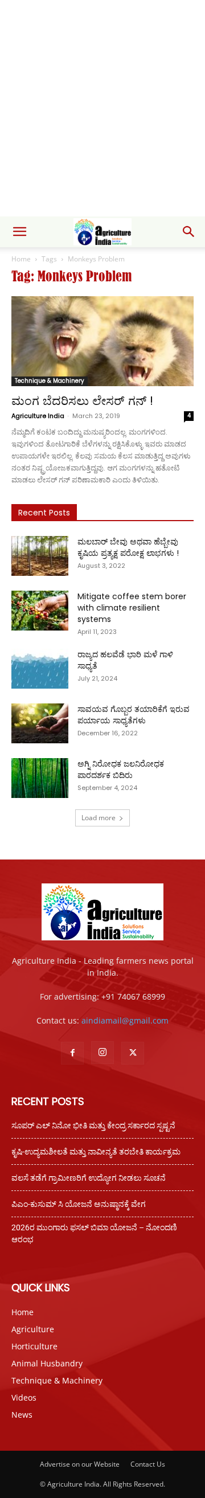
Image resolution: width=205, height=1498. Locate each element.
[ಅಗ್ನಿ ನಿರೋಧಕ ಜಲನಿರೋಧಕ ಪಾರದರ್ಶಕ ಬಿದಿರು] (39, 778)
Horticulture (34, 1346)
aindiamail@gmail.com (125, 1020)
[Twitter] (132, 1053)
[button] (19, 231)
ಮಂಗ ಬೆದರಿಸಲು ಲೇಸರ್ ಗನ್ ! (82, 400)
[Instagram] (102, 1052)
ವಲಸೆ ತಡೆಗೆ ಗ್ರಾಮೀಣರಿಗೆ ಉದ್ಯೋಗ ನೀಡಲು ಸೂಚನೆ (88, 1177)
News (21, 1414)
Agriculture (32, 1329)
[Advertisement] (102, 108)
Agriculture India (37, 415)
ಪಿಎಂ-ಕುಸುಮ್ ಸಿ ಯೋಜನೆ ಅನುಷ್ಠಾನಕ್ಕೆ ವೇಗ (78, 1204)
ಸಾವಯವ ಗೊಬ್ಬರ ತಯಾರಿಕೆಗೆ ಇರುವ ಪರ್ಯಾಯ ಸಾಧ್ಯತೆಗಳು (133, 714)
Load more (98, 817)
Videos (23, 1397)
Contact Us (147, 1464)
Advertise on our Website (80, 1464)
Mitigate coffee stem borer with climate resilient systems (131, 608)
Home (21, 259)
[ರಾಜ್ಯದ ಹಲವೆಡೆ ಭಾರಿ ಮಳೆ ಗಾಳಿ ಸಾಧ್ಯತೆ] (39, 669)
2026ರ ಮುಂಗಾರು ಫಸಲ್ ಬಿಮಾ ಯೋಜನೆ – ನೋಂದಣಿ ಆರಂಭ (94, 1233)
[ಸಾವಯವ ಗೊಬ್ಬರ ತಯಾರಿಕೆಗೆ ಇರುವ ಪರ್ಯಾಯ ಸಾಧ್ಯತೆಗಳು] (39, 723)
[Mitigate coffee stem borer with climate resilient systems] (39, 611)
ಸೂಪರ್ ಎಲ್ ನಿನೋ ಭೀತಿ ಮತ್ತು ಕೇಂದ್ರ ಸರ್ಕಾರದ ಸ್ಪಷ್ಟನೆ (93, 1125)
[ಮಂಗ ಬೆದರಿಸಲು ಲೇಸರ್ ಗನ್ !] (102, 341)
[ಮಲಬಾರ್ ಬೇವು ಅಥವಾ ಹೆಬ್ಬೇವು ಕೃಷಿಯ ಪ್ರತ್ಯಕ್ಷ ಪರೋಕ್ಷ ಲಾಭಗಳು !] (39, 556)
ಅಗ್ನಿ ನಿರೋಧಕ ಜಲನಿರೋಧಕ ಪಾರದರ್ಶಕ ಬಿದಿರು (120, 769)
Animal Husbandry (47, 1363)
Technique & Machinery (49, 380)
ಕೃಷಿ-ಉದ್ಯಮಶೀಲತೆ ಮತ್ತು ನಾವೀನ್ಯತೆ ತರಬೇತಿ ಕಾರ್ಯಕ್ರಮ (96, 1151)
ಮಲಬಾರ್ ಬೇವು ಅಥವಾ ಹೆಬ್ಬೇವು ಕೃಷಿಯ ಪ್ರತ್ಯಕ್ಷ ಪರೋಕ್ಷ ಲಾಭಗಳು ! (128, 547)
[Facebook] (72, 1053)
